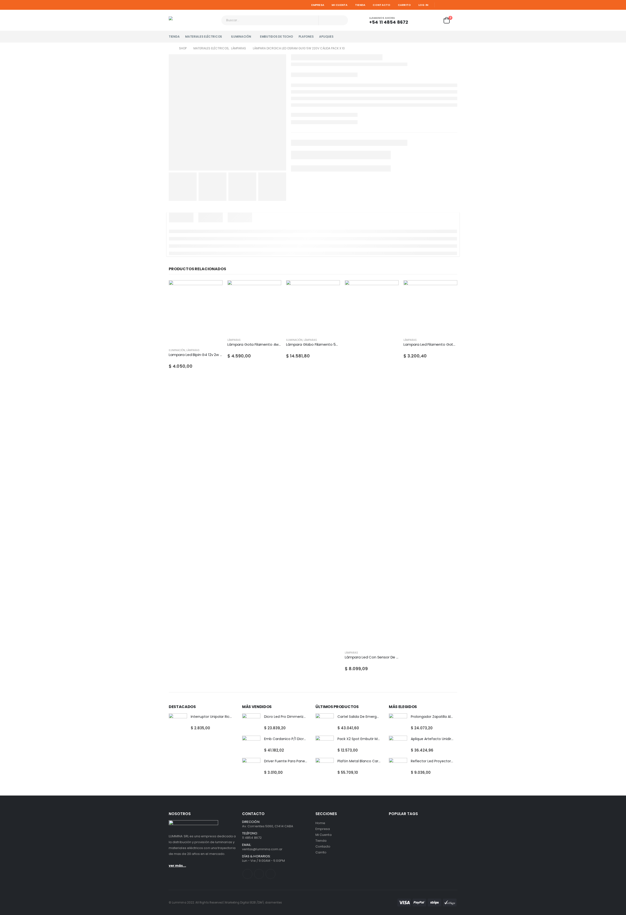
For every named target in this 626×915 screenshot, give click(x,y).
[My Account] (420, 20)
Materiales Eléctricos (203, 36)
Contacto (381, 5)
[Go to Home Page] (170, 48)
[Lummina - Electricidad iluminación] (193, 20)
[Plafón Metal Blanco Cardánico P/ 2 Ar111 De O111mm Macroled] (324, 767)
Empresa (317, 5)
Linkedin (270, 874)
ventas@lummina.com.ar (262, 849)
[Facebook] (440, 5)
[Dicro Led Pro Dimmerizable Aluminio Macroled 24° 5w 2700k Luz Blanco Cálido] (251, 722)
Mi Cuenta (339, 5)
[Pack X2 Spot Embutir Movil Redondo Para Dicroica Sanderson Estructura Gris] (324, 745)
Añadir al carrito (214, 288)
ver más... (177, 865)
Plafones (306, 36)
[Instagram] (454, 5)
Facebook (247, 874)
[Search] (341, 20)
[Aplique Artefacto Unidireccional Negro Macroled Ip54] (398, 745)
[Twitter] (447, 5)
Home (320, 823)
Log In (423, 5)
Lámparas (193, 350)
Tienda (360, 5)
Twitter (259, 874)
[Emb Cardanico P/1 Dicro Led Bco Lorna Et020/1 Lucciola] (251, 745)
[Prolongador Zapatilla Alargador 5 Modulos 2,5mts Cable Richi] (398, 722)
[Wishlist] (434, 20)
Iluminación (241, 36)
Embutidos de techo (276, 36)
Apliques (326, 36)
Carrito (404, 5)
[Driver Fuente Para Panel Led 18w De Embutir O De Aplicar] (251, 767)
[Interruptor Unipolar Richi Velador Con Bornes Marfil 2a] (178, 722)
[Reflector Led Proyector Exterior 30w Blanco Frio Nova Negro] (398, 767)
